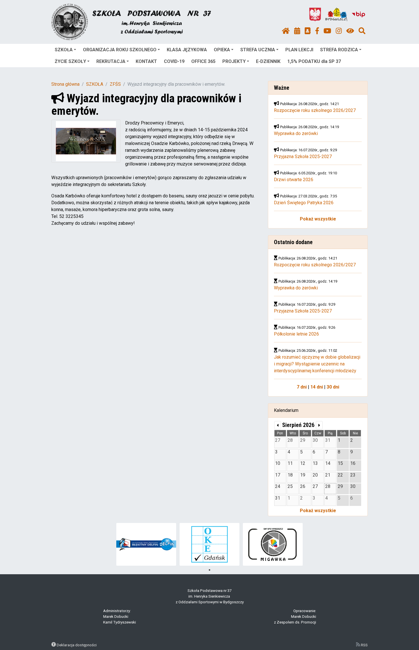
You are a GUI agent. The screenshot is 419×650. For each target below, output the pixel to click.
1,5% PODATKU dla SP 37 (314, 61)
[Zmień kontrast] (350, 31)
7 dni (302, 387)
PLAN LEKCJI (299, 49)
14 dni (316, 387)
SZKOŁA (64, 49)
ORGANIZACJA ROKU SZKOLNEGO (119, 49)
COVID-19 (174, 61)
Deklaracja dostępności (77, 645)
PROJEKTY (234, 61)
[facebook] (317, 31)
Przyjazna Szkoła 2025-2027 (303, 156)
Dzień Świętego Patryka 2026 (303, 202)
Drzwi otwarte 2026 (293, 179)
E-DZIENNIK (268, 61)
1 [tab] (209, 570)
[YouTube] (327, 31)
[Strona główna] (286, 31)
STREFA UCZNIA (257, 49)
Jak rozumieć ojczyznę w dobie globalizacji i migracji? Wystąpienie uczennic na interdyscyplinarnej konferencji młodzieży (317, 363)
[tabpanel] (146, 544)
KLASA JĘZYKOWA (187, 49)
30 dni (333, 387)
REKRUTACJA (110, 61)
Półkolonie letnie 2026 (296, 334)
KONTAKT (146, 61)
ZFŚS (115, 84)
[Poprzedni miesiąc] (277, 425)
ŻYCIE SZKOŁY (70, 61)
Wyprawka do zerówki (296, 133)
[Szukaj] (362, 31)
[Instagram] (338, 31)
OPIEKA (222, 49)
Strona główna (65, 84)
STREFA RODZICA (339, 49)
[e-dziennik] (307, 31)
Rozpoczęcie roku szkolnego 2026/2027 (315, 110)
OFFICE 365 (203, 61)
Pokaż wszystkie (318, 219)
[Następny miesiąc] (319, 425)
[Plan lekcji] (297, 31)
